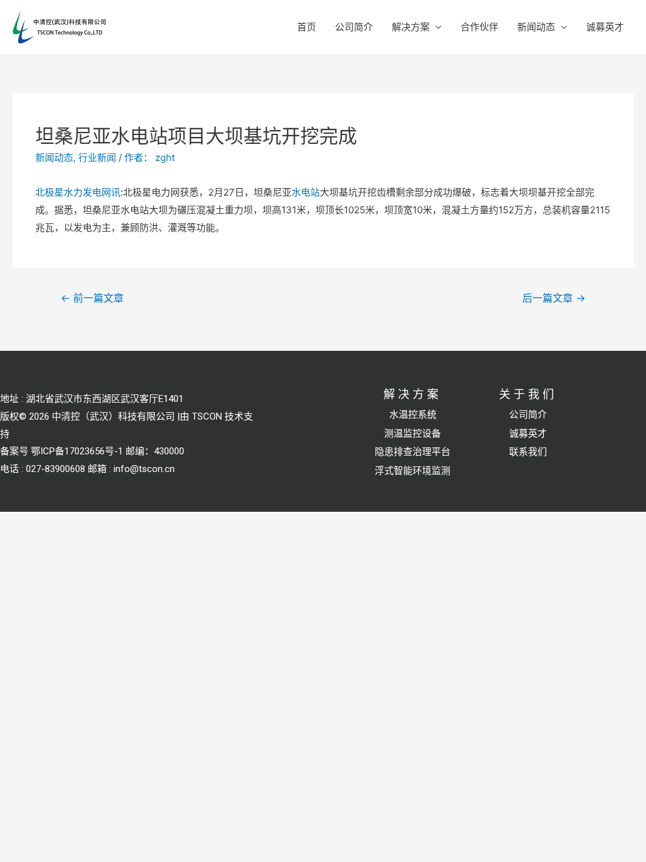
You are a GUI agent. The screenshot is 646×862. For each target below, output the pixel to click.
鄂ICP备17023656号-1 (77, 451)
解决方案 (411, 27)
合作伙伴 (479, 27)
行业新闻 (97, 157)
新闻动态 (536, 27)
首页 (306, 27)
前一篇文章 (92, 298)
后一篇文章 (553, 298)
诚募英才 (605, 27)
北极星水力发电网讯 (77, 192)
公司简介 (354, 27)
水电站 (305, 192)
